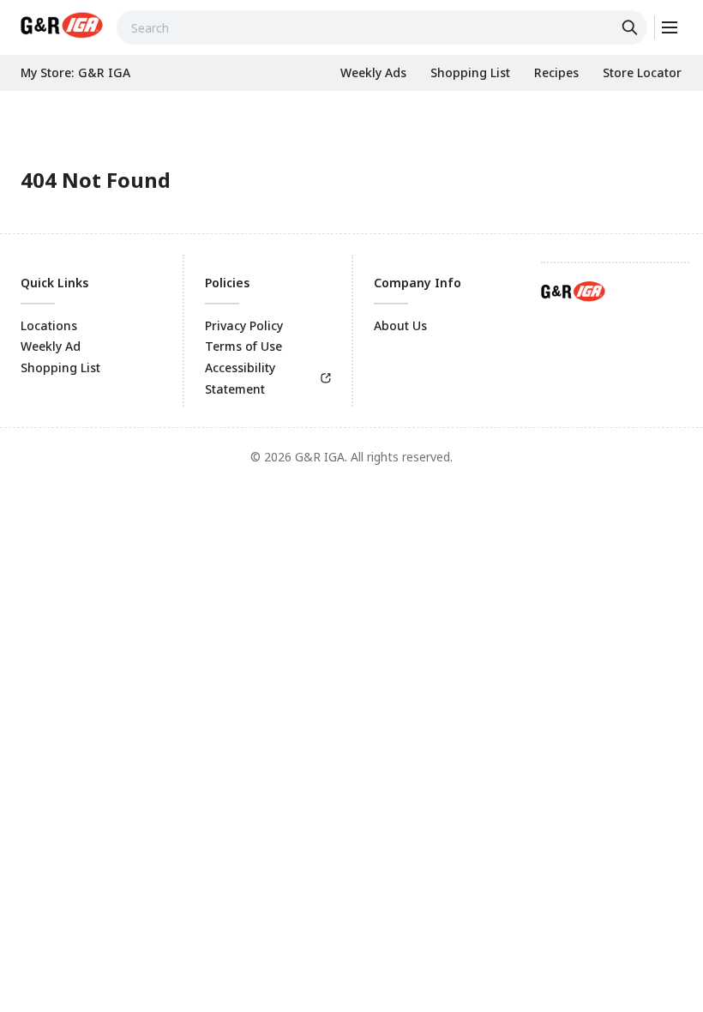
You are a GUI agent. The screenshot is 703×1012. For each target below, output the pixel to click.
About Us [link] (400, 325)
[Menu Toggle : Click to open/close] (668, 27)
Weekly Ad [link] (51, 346)
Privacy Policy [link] (244, 325)
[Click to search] (632, 27)
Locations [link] (49, 325)
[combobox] (382, 27)
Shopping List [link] (60, 367)
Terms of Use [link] (243, 346)
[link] (62, 25)
